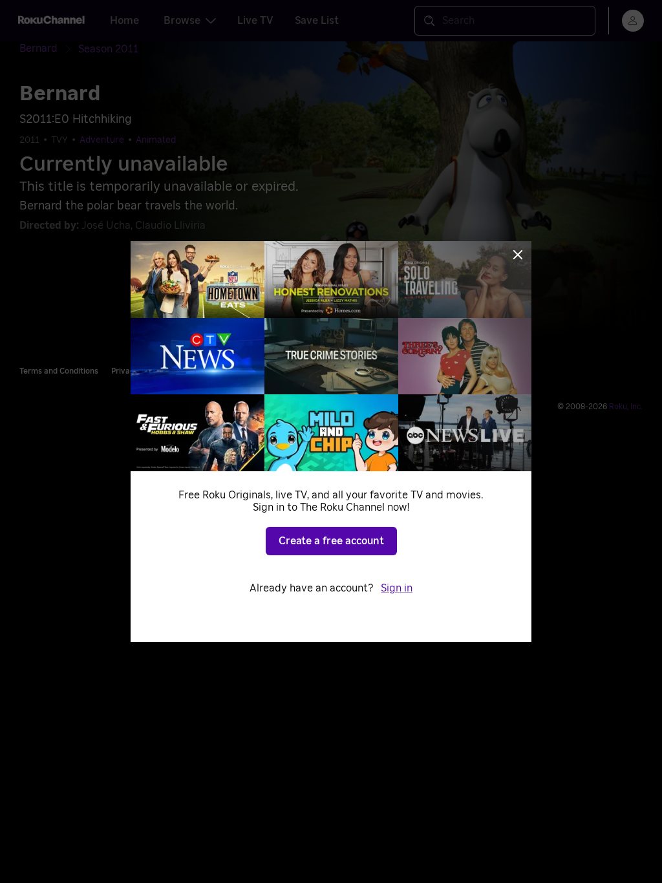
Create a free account (331, 541)
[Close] (517, 254)
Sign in (396, 588)
